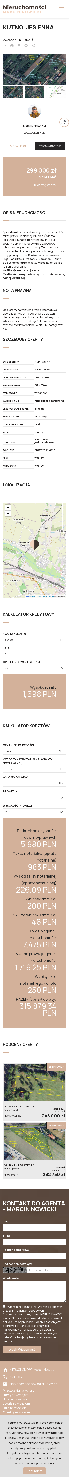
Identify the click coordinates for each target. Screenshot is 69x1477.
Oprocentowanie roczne (22, 662)
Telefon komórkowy (16, 1250)
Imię (5, 1221)
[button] (34, 544)
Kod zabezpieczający (17, 1264)
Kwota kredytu (14, 634)
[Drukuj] (12, 46)
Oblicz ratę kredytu (44, 185)
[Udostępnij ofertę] (33, 46)
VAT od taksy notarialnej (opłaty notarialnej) (27, 761)
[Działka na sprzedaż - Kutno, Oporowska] (34, 1150)
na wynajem (20, 1390)
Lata (6, 648)
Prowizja (10, 791)
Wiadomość (11, 1278)
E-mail (7, 1235)
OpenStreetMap (46, 596)
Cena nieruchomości (18, 745)
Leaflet (32, 596)
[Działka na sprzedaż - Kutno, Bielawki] (34, 1092)
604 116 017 (20, 146)
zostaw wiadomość (50, 146)
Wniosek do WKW (15, 777)
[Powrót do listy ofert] (5, 46)
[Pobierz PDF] (19, 46)
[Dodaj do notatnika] (26, 46)
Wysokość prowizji (17, 805)
